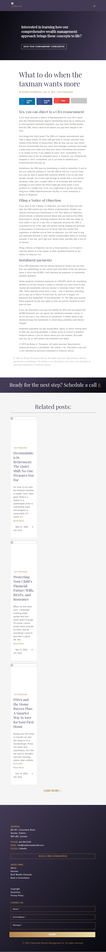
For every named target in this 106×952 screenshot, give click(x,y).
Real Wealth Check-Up (21, 874)
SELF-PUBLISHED (65, 92)
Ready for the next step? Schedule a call (53, 385)
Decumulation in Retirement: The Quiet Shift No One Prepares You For (23, 467)
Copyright (15, 889)
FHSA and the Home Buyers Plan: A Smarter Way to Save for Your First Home (23, 713)
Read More (18, 521)
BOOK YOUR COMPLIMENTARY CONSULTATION (43, 46)
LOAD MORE (51, 790)
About (13, 868)
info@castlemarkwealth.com (31, 845)
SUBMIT (52, 934)
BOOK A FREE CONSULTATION (53, 856)
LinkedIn (23, 848)
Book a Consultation (20, 878)
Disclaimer (15, 892)
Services (14, 871)
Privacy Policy (17, 895)
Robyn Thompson (31, 92)
